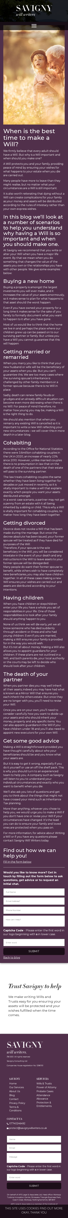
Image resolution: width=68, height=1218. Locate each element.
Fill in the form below (17, 861)
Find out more (51, 1208)
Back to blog (11, 957)
